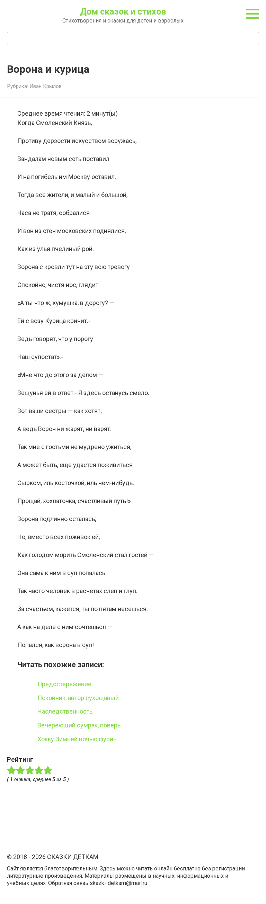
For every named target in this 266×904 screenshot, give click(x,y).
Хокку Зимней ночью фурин (77, 739)
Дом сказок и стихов (123, 12)
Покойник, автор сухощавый (78, 697)
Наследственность (64, 711)
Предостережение (64, 684)
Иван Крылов (45, 86)
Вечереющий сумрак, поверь (79, 725)
